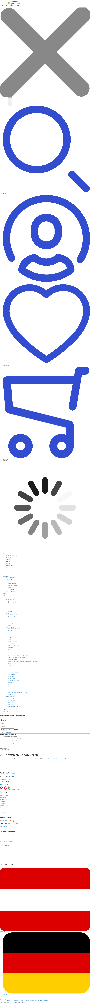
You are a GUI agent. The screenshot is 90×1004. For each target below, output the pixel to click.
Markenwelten (9, 579)
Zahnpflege (11, 702)
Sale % (4, 593)
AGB (22, 1000)
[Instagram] (2, 812)
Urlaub (10, 619)
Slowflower (11, 694)
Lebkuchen (11, 676)
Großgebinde (11, 665)
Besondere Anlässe (10, 627)
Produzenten (6, 576)
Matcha (10, 684)
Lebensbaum (11, 581)
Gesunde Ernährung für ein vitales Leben (18, 655)
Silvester (10, 649)
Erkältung (10, 623)
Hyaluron (10, 704)
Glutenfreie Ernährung (13, 668)
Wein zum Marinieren (13, 602)
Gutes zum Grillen (12, 614)
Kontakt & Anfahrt (4, 805)
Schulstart (10, 643)
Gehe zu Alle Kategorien (11, 555)
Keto (9, 625)
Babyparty (10, 637)
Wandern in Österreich (13, 616)
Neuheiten (5, 574)
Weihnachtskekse (12, 663)
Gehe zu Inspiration (10, 599)
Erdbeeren (10, 686)
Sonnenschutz (11, 700)
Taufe (9, 639)
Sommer (10, 651)
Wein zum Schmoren (13, 607)
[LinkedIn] (8, 812)
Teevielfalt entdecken (13, 672)
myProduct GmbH (11, 1002)
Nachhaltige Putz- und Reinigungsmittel (17, 692)
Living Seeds (11, 587)
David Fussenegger (12, 585)
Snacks (10, 689)
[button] (46, 150)
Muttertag (10, 635)
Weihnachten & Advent (13, 645)
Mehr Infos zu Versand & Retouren (8, 841)
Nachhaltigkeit (3, 797)
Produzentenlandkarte (11, 591)
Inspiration (5, 598)
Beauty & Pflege (9, 565)
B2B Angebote (3, 799)
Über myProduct (4, 795)
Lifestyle (7, 613)
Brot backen (11, 670)
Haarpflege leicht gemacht (14, 706)
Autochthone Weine (13, 605)
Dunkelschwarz (12, 583)
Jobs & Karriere (3, 801)
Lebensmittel (9, 561)
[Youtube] (6, 812)
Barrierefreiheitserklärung (44, 1000)
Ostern (10, 633)
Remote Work (11, 621)
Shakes (10, 682)
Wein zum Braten (12, 609)
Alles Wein (8, 601)
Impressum (9, 1000)
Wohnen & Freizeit (10, 570)
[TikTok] (4, 812)
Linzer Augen (11, 678)
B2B (4, 595)
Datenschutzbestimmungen (54, 758)
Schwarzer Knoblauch (13, 680)
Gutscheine (8, 557)
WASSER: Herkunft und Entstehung (16, 657)
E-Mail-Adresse (3, 761)
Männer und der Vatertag (14, 628)
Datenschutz (16, 1000)
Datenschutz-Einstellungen (30, 1000)
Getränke (8, 563)
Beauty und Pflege (10, 696)
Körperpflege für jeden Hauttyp (15, 698)
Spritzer (10, 611)
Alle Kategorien (6, 553)
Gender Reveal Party (13, 641)
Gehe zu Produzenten (11, 577)
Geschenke (8, 559)
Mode (7, 567)
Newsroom (2, 803)
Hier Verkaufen (3, 807)
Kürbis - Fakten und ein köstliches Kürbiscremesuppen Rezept (23, 661)
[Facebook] (0, 812)
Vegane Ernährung (12, 659)
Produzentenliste (10, 589)
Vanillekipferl (11, 674)
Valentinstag (11, 630)
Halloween (10, 647)
